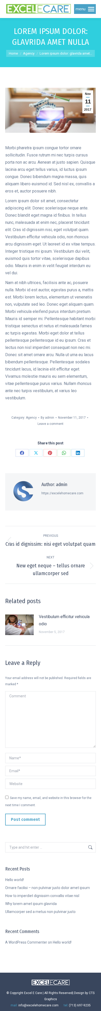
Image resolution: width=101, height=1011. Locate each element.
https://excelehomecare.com (62, 493)
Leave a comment (50, 424)
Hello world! (14, 880)
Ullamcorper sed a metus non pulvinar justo (40, 912)
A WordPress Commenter (26, 942)
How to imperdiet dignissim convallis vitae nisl (42, 896)
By (47, 417)
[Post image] (19, 624)
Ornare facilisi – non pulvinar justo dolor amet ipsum (47, 888)
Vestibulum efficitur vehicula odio (64, 620)
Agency (31, 417)
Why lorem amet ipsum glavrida (31, 904)
